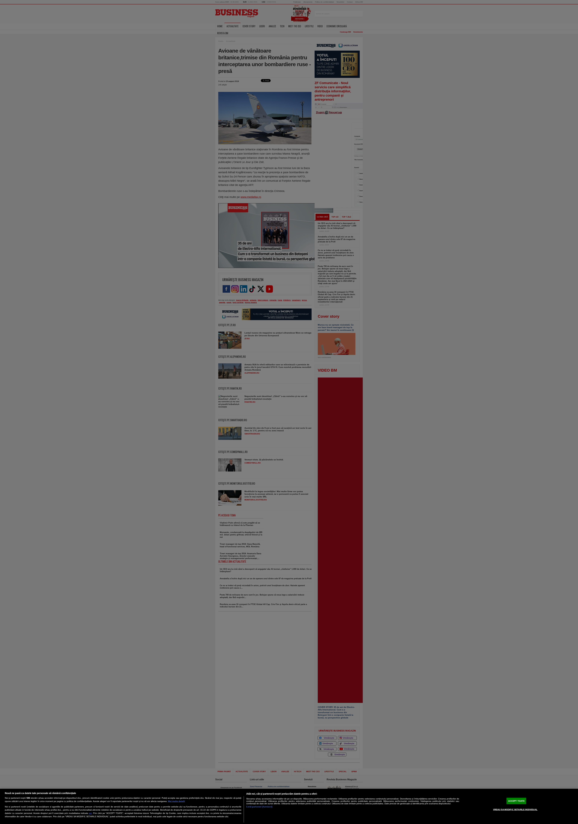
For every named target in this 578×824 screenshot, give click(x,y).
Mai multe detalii (176, 801)
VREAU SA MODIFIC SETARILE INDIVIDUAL (515, 809)
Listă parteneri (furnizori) (259, 806)
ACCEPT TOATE (516, 801)
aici (90, 813)
